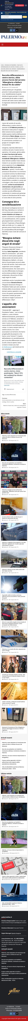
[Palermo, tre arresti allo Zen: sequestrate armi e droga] (14, 638)
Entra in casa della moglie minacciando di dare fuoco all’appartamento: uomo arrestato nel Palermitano (14, 623)
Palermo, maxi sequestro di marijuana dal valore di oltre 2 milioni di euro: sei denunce (14, 437)
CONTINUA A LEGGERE (14, 352)
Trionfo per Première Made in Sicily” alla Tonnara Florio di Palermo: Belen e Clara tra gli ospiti (13, 676)
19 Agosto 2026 (15, 879)
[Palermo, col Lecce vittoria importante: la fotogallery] (14, 839)
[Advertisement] (14, 54)
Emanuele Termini (6, 879)
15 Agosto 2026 (13, 547)
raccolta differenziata (10, 394)
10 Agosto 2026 (13, 679)
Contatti (18, 23)
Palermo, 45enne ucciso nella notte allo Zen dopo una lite (13, 570)
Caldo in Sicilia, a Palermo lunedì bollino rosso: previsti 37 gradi (13, 702)
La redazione (11, 23)
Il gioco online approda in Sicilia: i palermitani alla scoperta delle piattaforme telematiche (11, 762)
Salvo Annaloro (6, 853)
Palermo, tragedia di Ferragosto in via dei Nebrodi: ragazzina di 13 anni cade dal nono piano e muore (14, 544)
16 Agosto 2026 (13, 494)
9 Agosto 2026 (13, 704)
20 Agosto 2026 (13, 440)
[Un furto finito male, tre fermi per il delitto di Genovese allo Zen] (14, 506)
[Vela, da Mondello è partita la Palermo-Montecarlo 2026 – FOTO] (14, 892)
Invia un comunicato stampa (14, 25)
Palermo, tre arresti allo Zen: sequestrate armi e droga (13, 649)
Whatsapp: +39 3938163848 (14, 27)
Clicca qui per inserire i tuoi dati (7, 19)
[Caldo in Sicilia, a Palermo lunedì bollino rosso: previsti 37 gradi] (14, 691)
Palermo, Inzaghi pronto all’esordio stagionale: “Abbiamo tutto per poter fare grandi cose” (14, 491)
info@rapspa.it (7, 347)
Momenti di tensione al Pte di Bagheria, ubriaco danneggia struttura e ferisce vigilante (13, 728)
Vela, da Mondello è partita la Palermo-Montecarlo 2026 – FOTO (13, 767)
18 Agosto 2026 (14, 906)
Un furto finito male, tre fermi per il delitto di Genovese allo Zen (12, 517)
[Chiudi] (3, 5)
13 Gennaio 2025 (14, 87)
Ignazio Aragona (16, 933)
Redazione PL (6, 87)
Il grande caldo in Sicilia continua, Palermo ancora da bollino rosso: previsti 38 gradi (13, 596)
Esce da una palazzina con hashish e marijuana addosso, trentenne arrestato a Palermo (14, 464)
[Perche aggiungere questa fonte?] (26, 5)
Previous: (13, 400)
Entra (25, 17)
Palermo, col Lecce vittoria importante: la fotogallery (14, 756)
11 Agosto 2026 (13, 599)
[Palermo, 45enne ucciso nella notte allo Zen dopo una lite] (14, 559)
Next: (14, 405)
